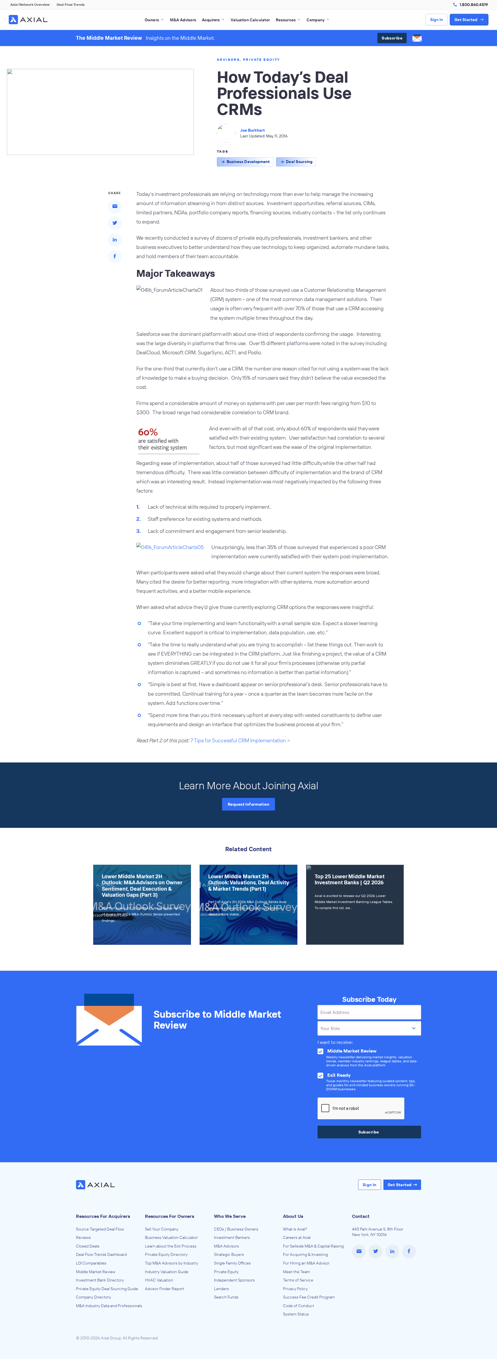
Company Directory (93, 1297)
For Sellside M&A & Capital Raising (313, 1246)
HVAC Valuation (159, 1280)
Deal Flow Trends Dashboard (101, 1254)
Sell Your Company (161, 1229)
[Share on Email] (115, 206)
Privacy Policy (295, 1288)
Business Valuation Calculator (171, 1237)
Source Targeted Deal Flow (100, 1229)
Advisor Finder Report (164, 1288)
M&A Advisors (226, 1246)
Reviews (83, 1237)
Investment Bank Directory (100, 1280)
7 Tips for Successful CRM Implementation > (240, 740)
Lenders (221, 1288)
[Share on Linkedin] (115, 240)
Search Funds (226, 1297)
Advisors (228, 59)
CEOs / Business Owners (236, 1229)
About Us (293, 1216)
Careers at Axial (297, 1237)
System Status (296, 1314)
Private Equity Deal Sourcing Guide (107, 1288)
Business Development (248, 161)
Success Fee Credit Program (309, 1297)
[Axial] (29, 19)
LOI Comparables (91, 1263)
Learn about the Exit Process (170, 1246)
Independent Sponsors (234, 1280)
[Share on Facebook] (115, 256)
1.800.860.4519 (474, 4)
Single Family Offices (232, 1263)
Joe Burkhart (252, 130)
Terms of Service (298, 1280)
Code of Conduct (298, 1305)
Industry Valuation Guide (166, 1271)
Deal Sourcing (299, 161)
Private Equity (261, 59)
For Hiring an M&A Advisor (306, 1263)
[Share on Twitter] (115, 223)
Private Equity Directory (166, 1254)
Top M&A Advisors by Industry (171, 1263)
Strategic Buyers (229, 1254)
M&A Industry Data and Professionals (109, 1305)
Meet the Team (296, 1271)
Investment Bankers (232, 1237)
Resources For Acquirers (103, 1216)
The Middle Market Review (109, 38)
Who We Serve (230, 1216)
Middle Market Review (95, 1271)
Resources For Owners (169, 1216)
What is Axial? (295, 1229)
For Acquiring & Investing (305, 1254)
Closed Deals (88, 1246)
